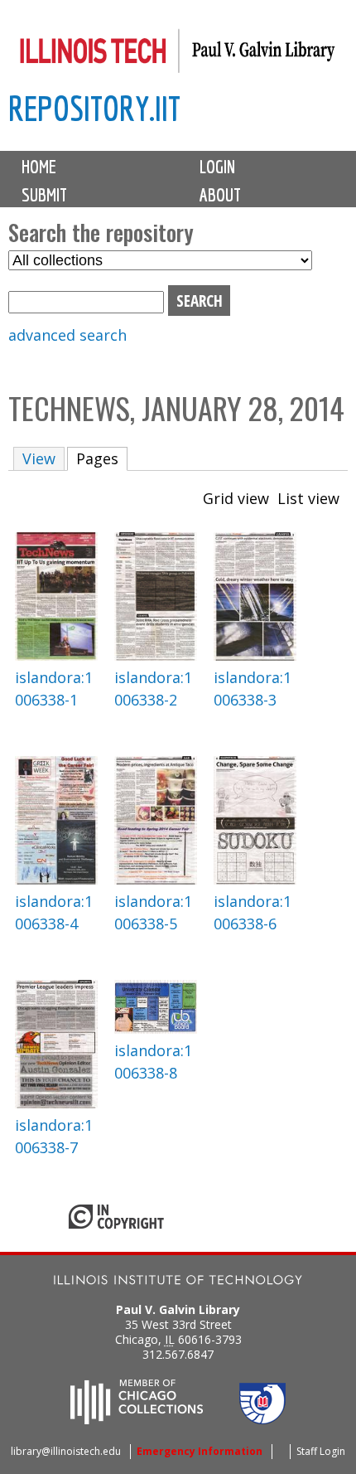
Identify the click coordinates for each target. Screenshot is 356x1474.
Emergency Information (199, 1451)
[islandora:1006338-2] (155, 655)
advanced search (67, 335)
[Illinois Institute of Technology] (178, 1282)
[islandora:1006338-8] (155, 1028)
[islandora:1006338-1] (56, 655)
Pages (101, 458)
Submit (44, 195)
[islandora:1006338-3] (255, 655)
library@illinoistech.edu (66, 1451)
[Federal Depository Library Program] (262, 1419)
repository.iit (94, 108)
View (38, 458)
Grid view (236, 498)
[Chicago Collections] (136, 1419)
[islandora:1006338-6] (255, 879)
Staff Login (320, 1451)
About (220, 195)
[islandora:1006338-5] (155, 879)
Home (39, 166)
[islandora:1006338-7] (56, 1103)
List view (308, 498)
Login (217, 166)
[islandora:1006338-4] (56, 879)
